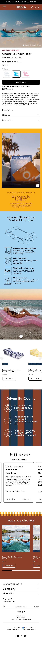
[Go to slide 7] (37, 45)
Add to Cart (35, 378)
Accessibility (10, 627)
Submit (36, 606)
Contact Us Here (21, 616)
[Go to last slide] (1, 358)
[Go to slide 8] (40, 45)
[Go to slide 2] (26, 45)
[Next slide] (40, 358)
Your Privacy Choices (29, 627)
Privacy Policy (17, 627)
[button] (32, 7)
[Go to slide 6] (35, 45)
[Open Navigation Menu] (4, 7)
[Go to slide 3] (28, 45)
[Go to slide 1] (23, 45)
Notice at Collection (11, 629)
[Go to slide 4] (30, 45)
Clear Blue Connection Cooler (15, 103)
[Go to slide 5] (33, 45)
